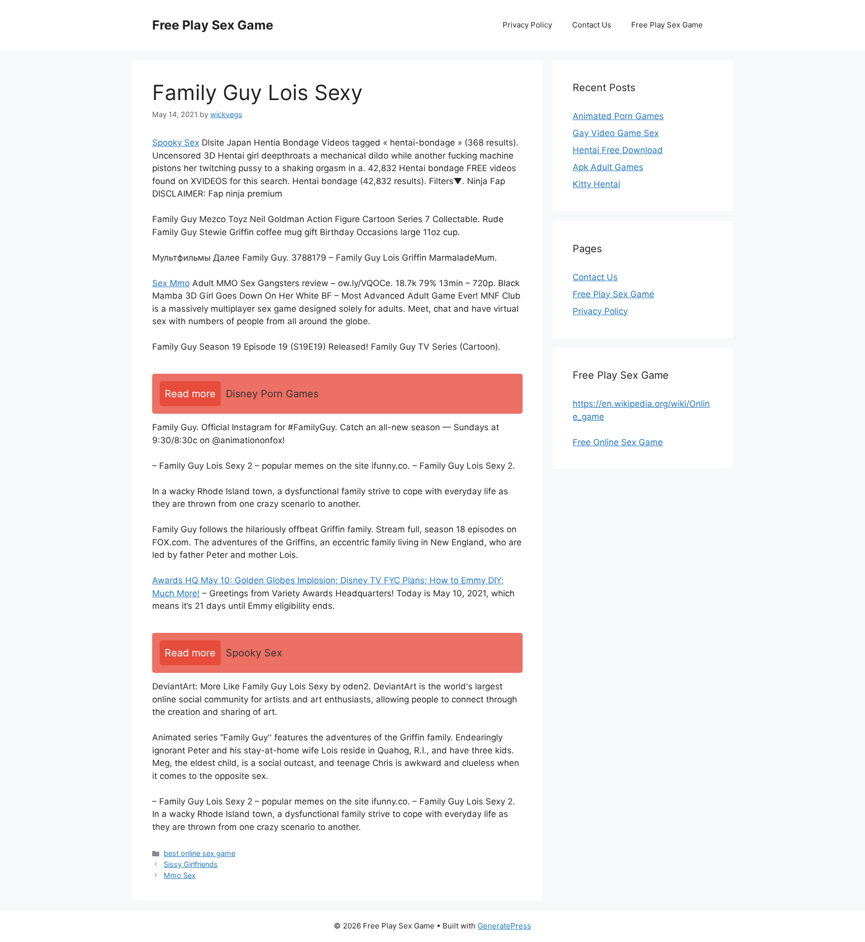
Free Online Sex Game (618, 442)
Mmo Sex (180, 875)
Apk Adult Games (608, 167)
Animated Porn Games (618, 116)
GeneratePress (504, 925)
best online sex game (199, 853)
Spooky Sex (175, 143)
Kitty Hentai (596, 184)
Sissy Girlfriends (191, 864)
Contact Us (591, 25)
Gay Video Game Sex (616, 133)
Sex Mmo (171, 283)
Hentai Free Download (618, 150)
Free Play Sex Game (212, 25)
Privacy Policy (527, 25)
